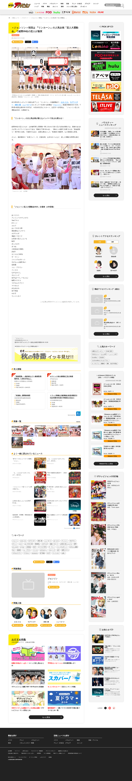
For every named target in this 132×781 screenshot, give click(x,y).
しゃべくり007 (113, 354)
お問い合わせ (25, 750)
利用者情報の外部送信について (75, 753)
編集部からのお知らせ (63, 750)
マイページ (17, 750)
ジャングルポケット (62, 547)
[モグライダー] (32, 617)
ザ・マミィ (52, 547)
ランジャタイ (55, 553)
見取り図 (18, 105)
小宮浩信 (28, 547)
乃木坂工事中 (109, 351)
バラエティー (54, 3)
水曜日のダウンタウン (97, 351)
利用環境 (39, 753)
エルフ (20, 543)
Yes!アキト (73, 540)
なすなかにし (43, 550)
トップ (36, 6)
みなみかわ (35, 553)
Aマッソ (14, 543)
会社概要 (10, 750)
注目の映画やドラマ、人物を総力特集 (23, 642)
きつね (22, 547)
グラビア (87, 3)
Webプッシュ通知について (59, 753)
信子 (58, 550)
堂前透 (19, 550)
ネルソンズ (52, 550)
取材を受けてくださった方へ (28, 753)
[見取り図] (46, 617)
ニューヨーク (27, 105)
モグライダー (31, 540)
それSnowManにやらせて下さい (100, 360)
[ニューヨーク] (60, 617)
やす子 (48, 553)
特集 (42, 6)
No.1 (13, 550)
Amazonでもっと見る (106, 464)
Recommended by (68, 528)
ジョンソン (57, 105)
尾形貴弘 (37, 543)
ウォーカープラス (22, 757)
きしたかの (15, 547)
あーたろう (56, 540)
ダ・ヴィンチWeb (33, 757)
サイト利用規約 (47, 753)
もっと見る (46, 717)
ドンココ (35, 550)
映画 (62, 3)
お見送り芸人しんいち (66, 543)
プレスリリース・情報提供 (37, 750)
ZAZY (34, 547)
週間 (112, 242)
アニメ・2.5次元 (77, 3)
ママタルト (27, 553)
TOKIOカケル (95, 354)
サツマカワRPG (42, 547)
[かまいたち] (18, 617)
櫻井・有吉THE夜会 (112, 363)
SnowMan (94, 357)
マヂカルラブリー (17, 553)
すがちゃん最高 (73, 547)
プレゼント (83, 6)
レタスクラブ (43, 757)
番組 (48, 6)
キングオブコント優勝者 (98, 363)
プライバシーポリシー (50, 750)
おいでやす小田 (29, 543)
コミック (96, 3)
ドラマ (45, 3)
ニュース (37, 3)
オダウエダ (45, 543)
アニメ (22, 740)
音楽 (67, 3)
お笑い (63, 553)
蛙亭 (75, 543)
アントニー (64, 540)
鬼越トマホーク (54, 543)
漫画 (62, 6)
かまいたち (65, 102)
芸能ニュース (15, 18)
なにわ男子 (104, 354)
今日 (100, 242)
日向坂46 (101, 357)
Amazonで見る (112, 394)
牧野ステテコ (65, 550)
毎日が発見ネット (12, 757)
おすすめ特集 (19, 639)
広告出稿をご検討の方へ (13, 753)
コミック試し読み (71, 6)
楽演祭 (50, 757)
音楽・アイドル (93, 740)
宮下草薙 (42, 553)
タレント (55, 6)
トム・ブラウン (27, 550)
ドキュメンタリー (25, 743)
